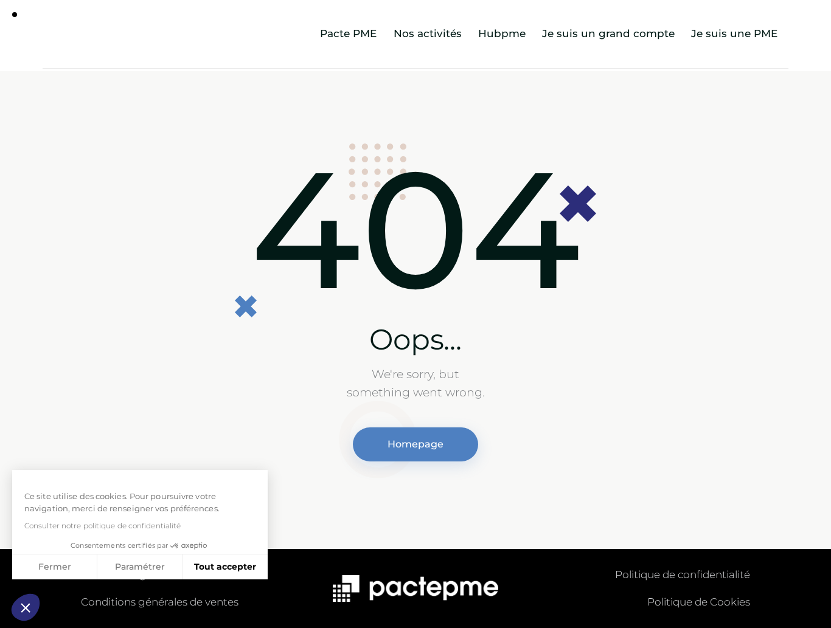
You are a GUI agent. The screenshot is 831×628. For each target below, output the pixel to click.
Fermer (54, 566)
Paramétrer (140, 566)
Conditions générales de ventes (159, 602)
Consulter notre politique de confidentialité (102, 525)
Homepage (415, 444)
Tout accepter (225, 566)
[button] (25, 607)
